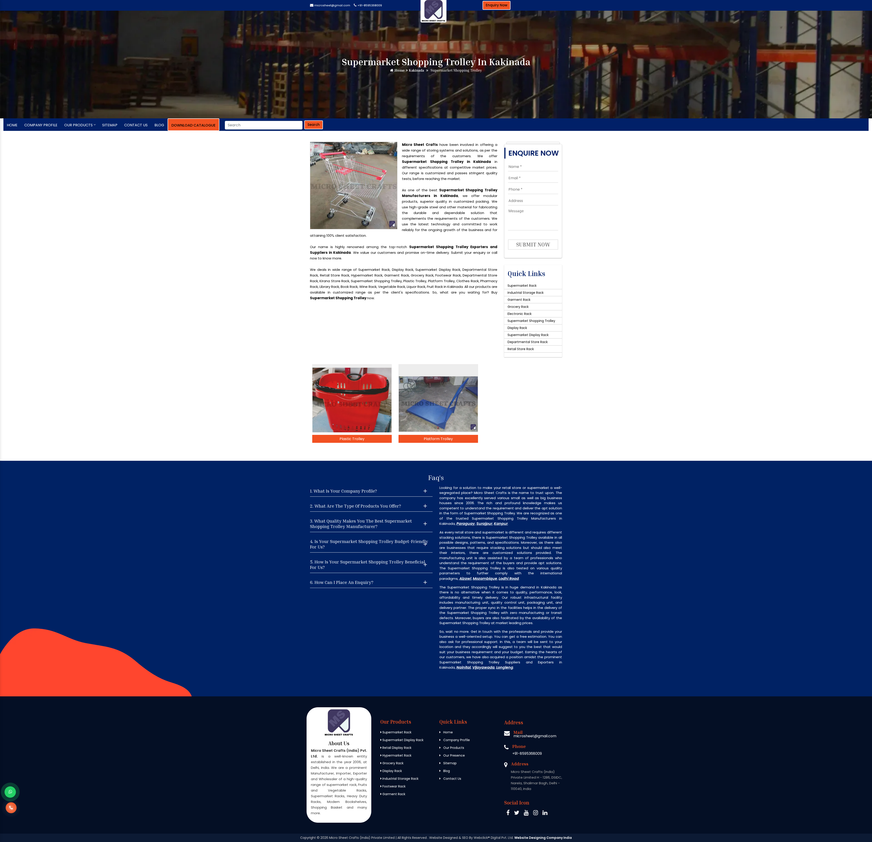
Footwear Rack (394, 786)
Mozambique (485, 578)
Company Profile (40, 125)
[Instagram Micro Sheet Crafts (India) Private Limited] (535, 813)
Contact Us (136, 125)
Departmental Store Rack (528, 342)
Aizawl (465, 578)
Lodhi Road (509, 578)
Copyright (308, 837)
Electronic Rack (520, 313)
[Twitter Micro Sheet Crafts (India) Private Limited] (516, 813)
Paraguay (465, 523)
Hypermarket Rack (396, 755)
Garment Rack (519, 299)
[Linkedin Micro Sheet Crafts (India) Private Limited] (545, 813)
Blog (159, 125)
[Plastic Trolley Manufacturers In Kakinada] (352, 398)
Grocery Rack (518, 306)
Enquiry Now (496, 5)
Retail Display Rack (396, 747)
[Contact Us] (11, 811)
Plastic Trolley (351, 438)
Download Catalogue (193, 125)
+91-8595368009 (369, 5)
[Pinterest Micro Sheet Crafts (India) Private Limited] (526, 813)
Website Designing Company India (543, 837)
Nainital (463, 667)
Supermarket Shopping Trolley (531, 321)
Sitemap (109, 125)
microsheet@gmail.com (332, 5)
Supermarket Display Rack (528, 335)
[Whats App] (10, 792)
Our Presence (453, 755)
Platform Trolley (438, 438)
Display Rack (517, 328)
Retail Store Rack (521, 349)
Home (399, 70)
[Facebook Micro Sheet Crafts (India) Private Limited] (508, 813)
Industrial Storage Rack (526, 292)
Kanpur (501, 523)
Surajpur (484, 523)
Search (313, 124)
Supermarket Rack (522, 285)
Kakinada (416, 70)
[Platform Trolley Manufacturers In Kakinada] (438, 398)
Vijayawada (483, 667)
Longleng (504, 667)
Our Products (78, 125)
